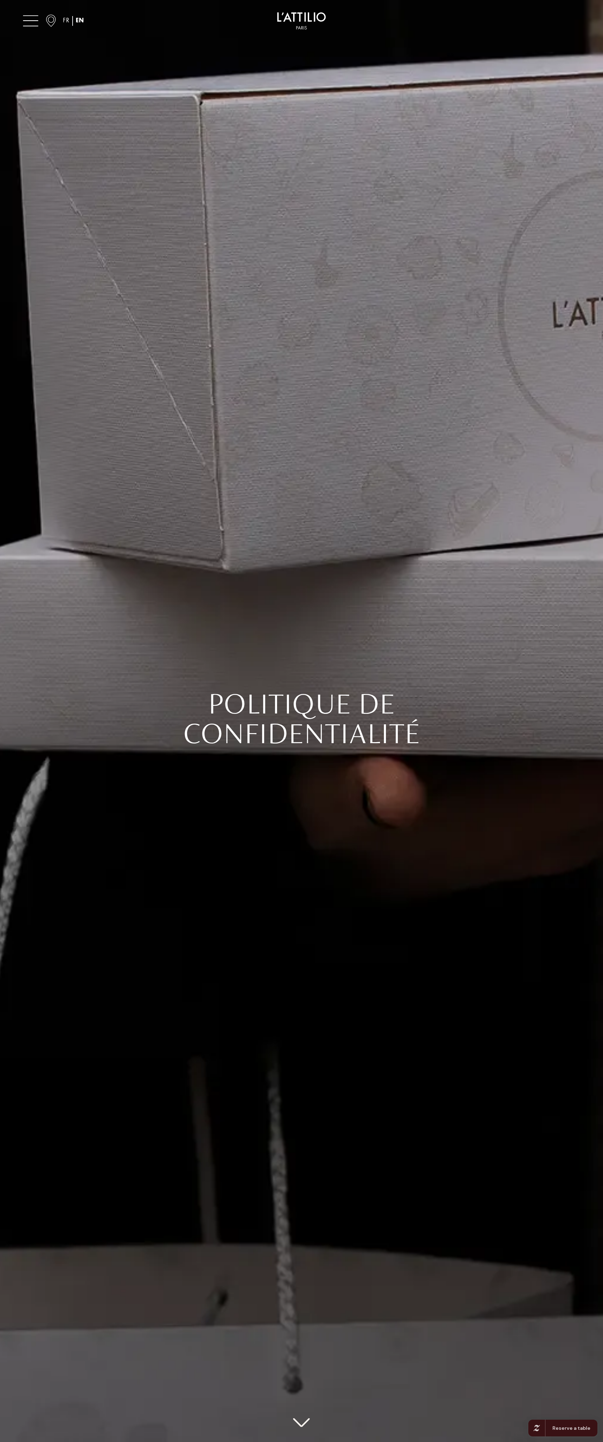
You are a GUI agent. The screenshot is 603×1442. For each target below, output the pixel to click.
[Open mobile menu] (30, 21)
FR (66, 21)
